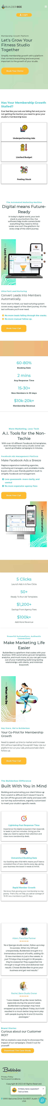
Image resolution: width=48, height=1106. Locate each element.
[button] (46, 6)
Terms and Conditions (10, 1079)
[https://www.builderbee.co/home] (11, 7)
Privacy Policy (7, 1077)
